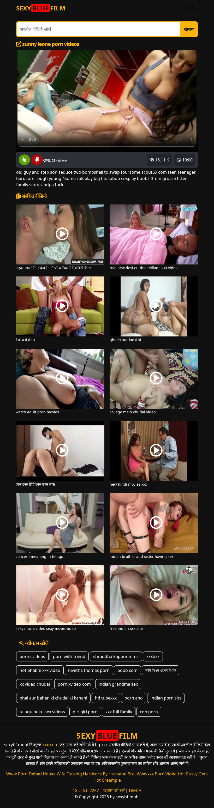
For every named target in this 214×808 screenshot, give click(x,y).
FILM (41, 8)
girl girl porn (85, 712)
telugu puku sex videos (42, 712)
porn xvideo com (74, 684)
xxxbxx (152, 656)
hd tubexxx (106, 698)
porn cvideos (32, 656)
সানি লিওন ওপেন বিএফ (160, 670)
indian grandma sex (118, 684)
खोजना (189, 29)
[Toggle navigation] (192, 8)
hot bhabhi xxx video (40, 670)
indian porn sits (166, 698)
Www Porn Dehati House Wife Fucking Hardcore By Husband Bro (70, 774)
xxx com (50, 744)
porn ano (133, 698)
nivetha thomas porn (89, 670)
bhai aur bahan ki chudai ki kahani (53, 698)
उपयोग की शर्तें (113, 790)
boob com (127, 670)
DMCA (135, 790)
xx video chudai (35, 684)
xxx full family (118, 712)
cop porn (149, 712)
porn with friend (69, 656)
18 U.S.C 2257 (86, 790)
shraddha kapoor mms (116, 656)
